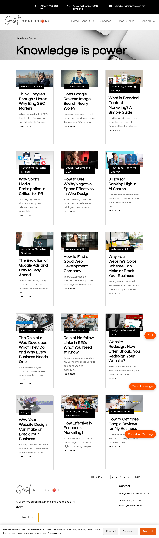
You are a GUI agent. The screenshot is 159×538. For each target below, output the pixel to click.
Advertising (27, 168)
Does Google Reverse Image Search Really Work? (77, 101)
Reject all (111, 531)
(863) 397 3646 (134, 505)
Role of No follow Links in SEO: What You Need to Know (79, 345)
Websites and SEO (31, 86)
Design (25, 412)
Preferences (129, 531)
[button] (150, 335)
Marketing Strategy (76, 411)
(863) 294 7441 (135, 500)
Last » (138, 477)
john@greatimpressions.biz (130, 6)
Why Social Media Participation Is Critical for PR (32, 186)
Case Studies (126, 21)
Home (75, 21)
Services (105, 21)
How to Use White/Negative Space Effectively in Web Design (79, 186)
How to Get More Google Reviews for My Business (124, 424)
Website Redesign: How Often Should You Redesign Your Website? (124, 351)
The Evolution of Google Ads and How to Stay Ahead (33, 267)
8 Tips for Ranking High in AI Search (122, 184)
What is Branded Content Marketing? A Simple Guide (124, 105)
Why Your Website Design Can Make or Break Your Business (33, 429)
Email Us (27, 517)
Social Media (73, 415)
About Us (88, 21)
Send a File (148, 21)
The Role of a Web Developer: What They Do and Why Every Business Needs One (33, 350)
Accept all (148, 531)
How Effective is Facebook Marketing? (78, 428)
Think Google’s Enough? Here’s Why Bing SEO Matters (33, 101)
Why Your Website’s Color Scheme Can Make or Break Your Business (122, 266)
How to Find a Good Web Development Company (76, 264)
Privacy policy (54, 533)
